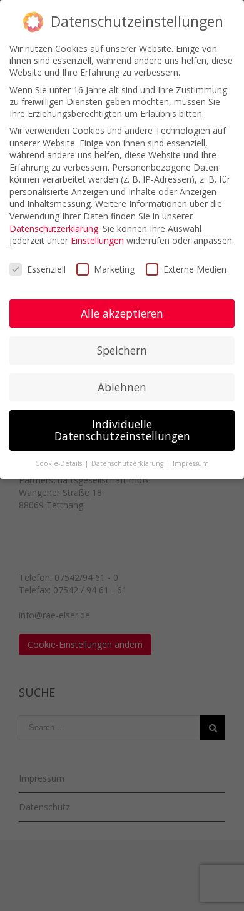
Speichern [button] (122, 350)
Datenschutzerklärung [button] (128, 463)
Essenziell (46, 269)
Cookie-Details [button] (59, 463)
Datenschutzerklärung (53, 228)
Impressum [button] (191, 463)
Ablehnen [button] (122, 387)
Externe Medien (194, 269)
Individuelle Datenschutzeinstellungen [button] (122, 430)
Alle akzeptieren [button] (122, 313)
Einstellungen (97, 240)
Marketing (114, 269)
